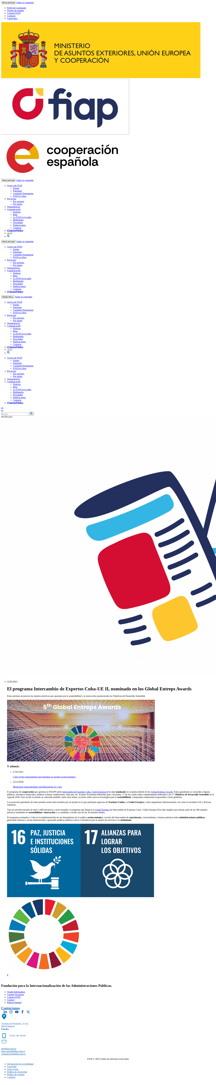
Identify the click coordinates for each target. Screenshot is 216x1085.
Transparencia (13, 206)
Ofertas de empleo (15, 10)
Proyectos (11, 199)
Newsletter (18, 222)
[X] (28, 1012)
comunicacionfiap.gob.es (13, 1054)
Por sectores (18, 201)
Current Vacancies (15, 994)
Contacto (11, 16)
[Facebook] (22, 1012)
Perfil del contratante (16, 8)
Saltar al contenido (25, 2)
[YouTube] (17, 1012)
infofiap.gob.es (8, 1048)
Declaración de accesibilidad (20, 1064)
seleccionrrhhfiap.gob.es (13, 1051)
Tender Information (16, 992)
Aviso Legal (12, 1069)
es (2, 410)
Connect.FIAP (14, 13)
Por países (17, 204)
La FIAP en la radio (22, 217)
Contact (10, 1000)
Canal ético (12, 18)
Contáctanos (10, 1008)
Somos (16, 188)
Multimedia (18, 220)
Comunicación (14, 209)
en (2, 408)
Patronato (17, 191)
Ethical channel (14, 1002)
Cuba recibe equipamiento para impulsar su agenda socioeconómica (44, 777)
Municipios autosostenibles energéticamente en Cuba (37, 787)
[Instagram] (11, 1012)
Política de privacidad (17, 1072)
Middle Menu (7, 297)
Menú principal (8, 3)
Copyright (11, 1066)
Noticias (17, 212)
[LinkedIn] (5, 1012)
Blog (15, 214)
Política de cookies (15, 1074)
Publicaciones (19, 225)
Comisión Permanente (23, 193)
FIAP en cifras (19, 196)
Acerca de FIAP (14, 185)
